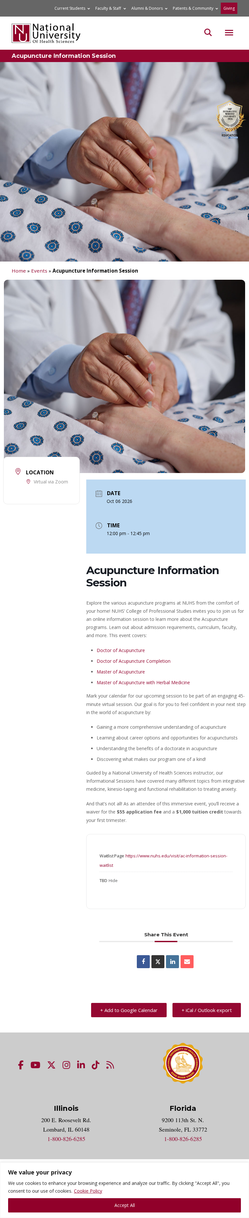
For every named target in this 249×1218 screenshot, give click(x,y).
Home (19, 270)
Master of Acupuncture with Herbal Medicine (143, 682)
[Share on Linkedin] (172, 961)
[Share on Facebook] (143, 961)
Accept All (124, 1205)
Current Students (69, 8)
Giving (229, 8)
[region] (124, 1190)
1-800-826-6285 (66, 1139)
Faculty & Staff (108, 8)
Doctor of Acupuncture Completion (134, 661)
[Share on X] (157, 961)
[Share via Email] (187, 961)
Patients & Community (193, 8)
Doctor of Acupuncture (121, 650)
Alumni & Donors (147, 8)
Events (39, 270)
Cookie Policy (88, 1191)
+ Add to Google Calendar (129, 1010)
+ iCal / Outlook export (207, 1010)
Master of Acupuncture (121, 672)
